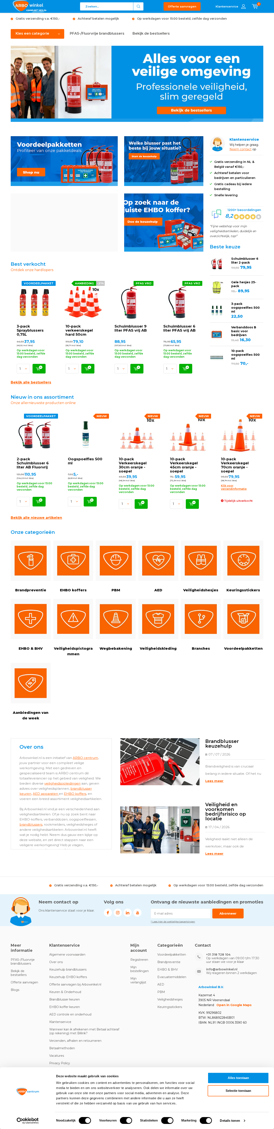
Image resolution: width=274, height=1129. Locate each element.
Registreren (139, 960)
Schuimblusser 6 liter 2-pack (244, 260)
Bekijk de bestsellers (151, 33)
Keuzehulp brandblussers (67, 969)
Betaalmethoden (62, 1048)
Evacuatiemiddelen (171, 977)
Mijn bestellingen (139, 969)
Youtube (137, 913)
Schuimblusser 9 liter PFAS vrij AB (131, 328)
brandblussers (30, 824)
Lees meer (214, 781)
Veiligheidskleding (158, 648)
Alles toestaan (238, 1078)
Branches (201, 648)
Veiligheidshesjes (200, 590)
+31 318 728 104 (218, 954)
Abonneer (228, 913)
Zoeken (138, 6)
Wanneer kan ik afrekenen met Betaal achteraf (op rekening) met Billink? (84, 1031)
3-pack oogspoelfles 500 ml (245, 307)
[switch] (126, 1120)
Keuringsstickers (243, 590)
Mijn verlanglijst (138, 980)
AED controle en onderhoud (70, 1014)
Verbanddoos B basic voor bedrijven (243, 331)
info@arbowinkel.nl (221, 969)
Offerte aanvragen (182, 6)
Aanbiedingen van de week (30, 715)
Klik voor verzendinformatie (234, 487)
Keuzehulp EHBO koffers (68, 977)
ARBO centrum (85, 758)
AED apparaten (46, 794)
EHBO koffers (73, 590)
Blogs (15, 990)
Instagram (118, 913)
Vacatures (56, 1056)
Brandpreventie (30, 590)
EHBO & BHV (31, 648)
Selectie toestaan (238, 1090)
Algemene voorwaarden (67, 954)
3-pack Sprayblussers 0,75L (30, 330)
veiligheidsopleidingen (62, 783)
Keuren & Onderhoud (65, 992)
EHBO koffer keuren (64, 1007)
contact (246, 149)
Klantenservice (60, 1022)
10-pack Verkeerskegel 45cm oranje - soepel (184, 465)
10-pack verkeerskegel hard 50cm (79, 330)
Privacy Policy (59, 1063)
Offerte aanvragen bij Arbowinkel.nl (75, 984)
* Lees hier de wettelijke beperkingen (173, 921)
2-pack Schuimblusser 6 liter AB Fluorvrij (33, 463)
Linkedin (128, 913)
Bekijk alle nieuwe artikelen (36, 518)
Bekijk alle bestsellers (31, 382)
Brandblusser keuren (64, 999)
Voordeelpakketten (243, 648)
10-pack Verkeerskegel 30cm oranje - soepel (133, 465)
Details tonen (230, 1120)
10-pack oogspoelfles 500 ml (245, 354)
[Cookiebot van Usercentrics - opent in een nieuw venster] (27, 1120)
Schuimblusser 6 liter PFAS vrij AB (179, 328)
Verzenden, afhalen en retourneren (75, 1041)
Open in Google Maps (234, 1005)
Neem (234, 149)
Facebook (108, 913)
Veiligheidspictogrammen (73, 651)
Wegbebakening (116, 648)
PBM (116, 590)
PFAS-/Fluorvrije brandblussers (97, 33)
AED (158, 590)
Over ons (56, 962)
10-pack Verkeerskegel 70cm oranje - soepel (235, 465)
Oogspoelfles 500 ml (85, 461)
